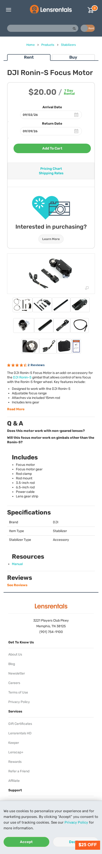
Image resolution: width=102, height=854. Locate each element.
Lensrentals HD (20, 733)
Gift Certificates (20, 724)
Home (30, 45)
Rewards (15, 762)
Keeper (13, 743)
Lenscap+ (15, 752)
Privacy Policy (76, 822)
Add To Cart (52, 148)
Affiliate (14, 781)
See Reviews (17, 585)
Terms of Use (18, 692)
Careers (14, 683)
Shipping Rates (51, 173)
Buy (73, 57)
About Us (15, 654)
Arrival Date (52, 107)
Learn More (51, 239)
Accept (26, 842)
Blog (11, 664)
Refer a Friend (18, 771)
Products (47, 45)
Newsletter (16, 673)
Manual (17, 564)
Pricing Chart (51, 169)
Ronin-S (22, 377)
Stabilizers (68, 45)
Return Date (52, 124)
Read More (15, 409)
